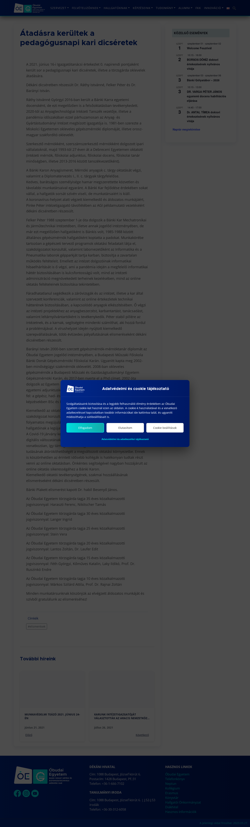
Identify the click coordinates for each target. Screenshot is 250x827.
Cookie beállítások (165, 428)
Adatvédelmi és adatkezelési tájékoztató (125, 439)
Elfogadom (85, 428)
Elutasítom (125, 428)
